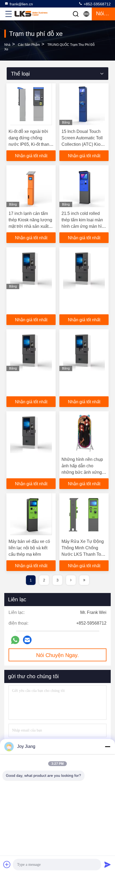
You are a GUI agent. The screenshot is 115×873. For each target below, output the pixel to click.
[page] (71, 580)
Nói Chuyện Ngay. (57, 655)
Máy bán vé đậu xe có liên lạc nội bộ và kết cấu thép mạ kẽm (29, 548)
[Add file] (7, 864)
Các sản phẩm (29, 45)
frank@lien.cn (21, 4)
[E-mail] (27, 639)
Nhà (7, 45)
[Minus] (107, 746)
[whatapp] (15, 640)
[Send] (107, 864)
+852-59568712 (97, 4)
